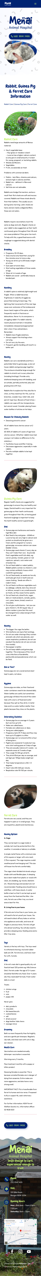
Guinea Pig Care (20, 104)
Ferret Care (32, 104)
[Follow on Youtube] (29, 1251)
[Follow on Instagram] (20, 1251)
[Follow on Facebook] (12, 1251)
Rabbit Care (8, 104)
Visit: (12, 1188)
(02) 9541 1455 (22, 36)
